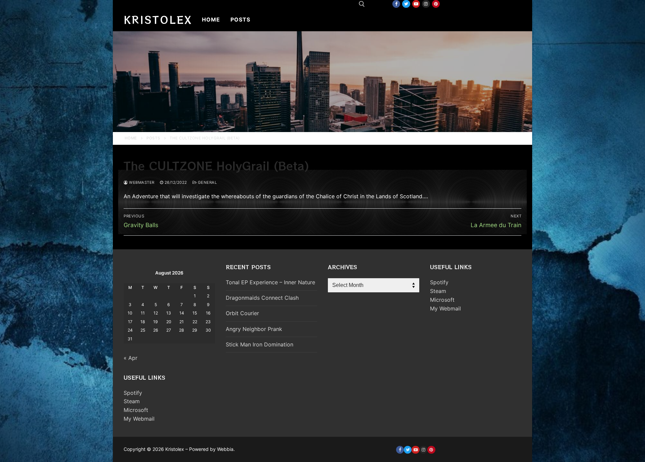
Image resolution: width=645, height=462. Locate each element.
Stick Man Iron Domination (259, 344)
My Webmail (139, 418)
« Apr (130, 357)
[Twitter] (406, 4)
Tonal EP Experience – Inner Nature (270, 282)
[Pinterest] (436, 4)
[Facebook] (396, 4)
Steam (132, 401)
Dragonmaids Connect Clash (262, 297)
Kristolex (158, 19)
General (207, 182)
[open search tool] (362, 4)
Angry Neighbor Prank (254, 329)
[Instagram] (426, 4)
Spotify (133, 392)
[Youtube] (416, 4)
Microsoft (136, 410)
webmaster (141, 182)
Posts (153, 138)
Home (131, 138)
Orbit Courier (242, 313)
